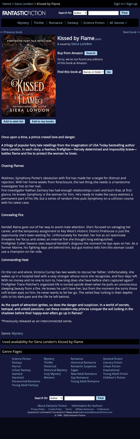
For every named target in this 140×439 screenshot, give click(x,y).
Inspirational (111, 370)
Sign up (132, 4)
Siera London (81, 43)
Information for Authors (87, 406)
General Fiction (113, 359)
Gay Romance (80, 377)
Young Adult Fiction (115, 374)
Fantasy (72, 23)
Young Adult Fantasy (25, 385)
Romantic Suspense (83, 366)
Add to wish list (13, 121)
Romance (55, 23)
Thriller (39, 23)
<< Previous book (11, 32)
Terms (68, 409)
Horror (16, 366)
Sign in (119, 4)
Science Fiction (94, 23)
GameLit (17, 374)
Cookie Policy (55, 409)
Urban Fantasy (21, 370)
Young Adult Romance (85, 381)
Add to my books (43, 121)
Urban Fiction (112, 366)
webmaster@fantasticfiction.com (95, 412)
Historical (50, 366)
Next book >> (131, 32)
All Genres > (119, 23)
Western (49, 377)
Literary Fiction (112, 362)
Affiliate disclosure (84, 409)
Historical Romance (83, 362)
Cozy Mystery (52, 374)
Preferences (103, 409)
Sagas (74, 370)
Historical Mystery (55, 370)
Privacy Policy (38, 409)
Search (90, 53)
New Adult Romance (84, 374)
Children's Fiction (114, 377)
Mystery (23, 23)
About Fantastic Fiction (52, 406)
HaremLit (18, 377)
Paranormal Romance (26, 381)
